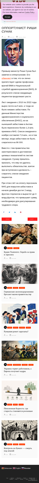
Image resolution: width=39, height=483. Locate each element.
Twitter (9, 212)
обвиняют (6, 78)
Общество (15, 404)
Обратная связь (32, 479)
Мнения (16, 479)
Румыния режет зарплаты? (16, 331)
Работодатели (22, 327)
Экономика (28, 327)
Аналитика (9, 327)
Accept (7, 17)
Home (4, 21)
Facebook (4, 212)
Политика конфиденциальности (32, 480)
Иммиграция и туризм (17, 364)
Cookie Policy (29, 12)
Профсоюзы (15, 327)
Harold (7, 258)
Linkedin (15, 212)
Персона (27, 479)
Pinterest (21, 212)
